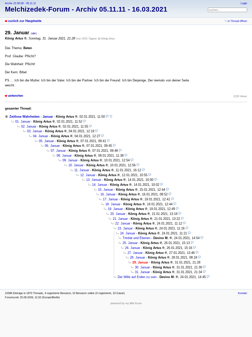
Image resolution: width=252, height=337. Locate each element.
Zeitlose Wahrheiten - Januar (31, 116)
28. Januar (137, 257)
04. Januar (40, 136)
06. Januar (52, 146)
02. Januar (28, 126)
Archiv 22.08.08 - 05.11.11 (20, 3)
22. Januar (122, 223)
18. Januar (112, 204)
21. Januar (120, 219)
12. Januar (87, 175)
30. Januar (142, 267)
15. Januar (105, 189)
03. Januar (34, 131)
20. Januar (117, 214)
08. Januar (64, 155)
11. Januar (81, 170)
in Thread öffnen (237, 20)
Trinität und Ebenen (136, 238)
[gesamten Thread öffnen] (111, 116)
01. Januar (22, 121)
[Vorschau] (107, 116)
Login (244, 3)
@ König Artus (106, 38)
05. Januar (46, 141)
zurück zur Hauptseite (24, 21)
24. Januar (127, 233)
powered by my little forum (126, 303)
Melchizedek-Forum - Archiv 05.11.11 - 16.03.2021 (86, 9)
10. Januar (75, 165)
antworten (15, 95)
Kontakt (242, 293)
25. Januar (130, 243)
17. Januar (110, 199)
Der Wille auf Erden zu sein (137, 277)
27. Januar (134, 253)
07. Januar (58, 150)
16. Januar (107, 194)
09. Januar (70, 160)
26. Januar (132, 248)
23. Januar (125, 228)
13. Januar (93, 180)
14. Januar (99, 185)
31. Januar (142, 272)
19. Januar (115, 209)
